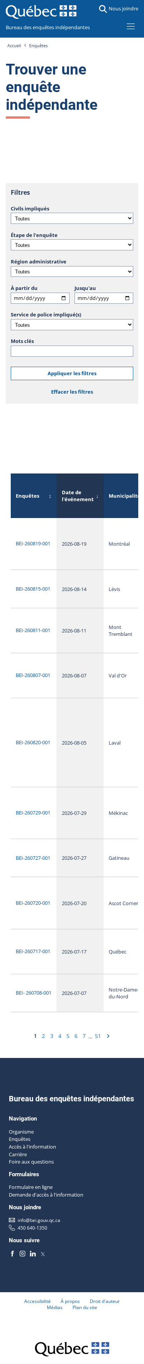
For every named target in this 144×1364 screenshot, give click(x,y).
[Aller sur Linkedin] (32, 1253)
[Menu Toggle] (131, 26)
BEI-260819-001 (33, 543)
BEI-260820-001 (33, 742)
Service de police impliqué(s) (46, 314)
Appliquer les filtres (72, 373)
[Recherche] (103, 9)
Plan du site (85, 1307)
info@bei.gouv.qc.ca (39, 1220)
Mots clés (22, 341)
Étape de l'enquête (34, 235)
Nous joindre (123, 8)
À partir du (24, 288)
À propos (70, 1301)
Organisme (21, 1131)
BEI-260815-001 (33, 588)
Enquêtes (38, 45)
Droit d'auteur (105, 1301)
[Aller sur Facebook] (13, 1253)
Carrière (18, 1154)
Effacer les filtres (72, 391)
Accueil (14, 45)
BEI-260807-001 (33, 675)
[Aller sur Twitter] (42, 1253)
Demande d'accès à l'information (46, 1194)
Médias (55, 1307)
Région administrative (38, 261)
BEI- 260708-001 (33, 992)
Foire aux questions (31, 1161)
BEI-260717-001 (33, 951)
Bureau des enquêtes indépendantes (48, 27)
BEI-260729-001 (33, 812)
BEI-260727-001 (33, 857)
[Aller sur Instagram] (22, 1253)
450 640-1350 (32, 1228)
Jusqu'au (85, 288)
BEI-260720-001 (33, 902)
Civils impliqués (30, 208)
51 (98, 1036)
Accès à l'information (32, 1146)
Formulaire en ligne (31, 1187)
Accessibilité (37, 1301)
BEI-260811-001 (33, 630)
